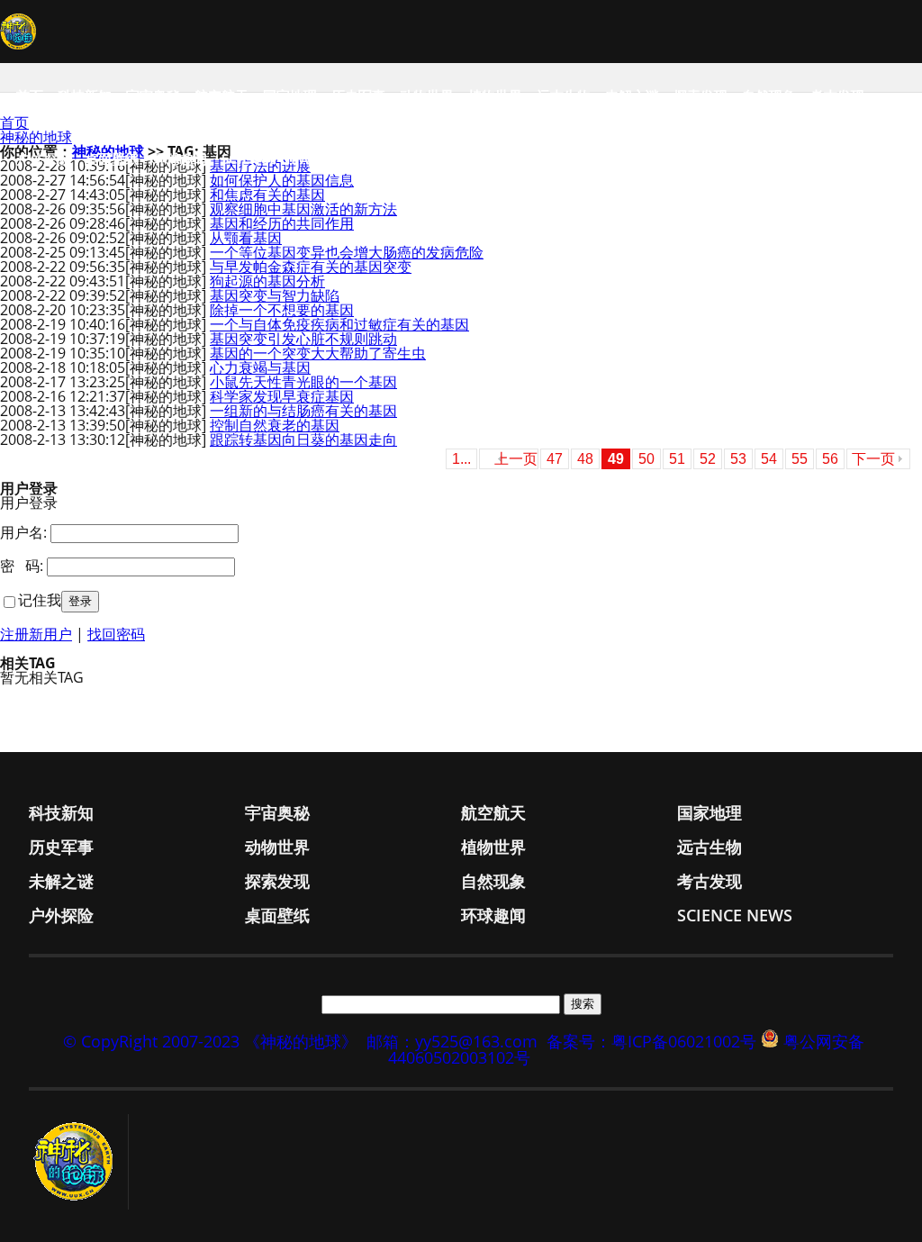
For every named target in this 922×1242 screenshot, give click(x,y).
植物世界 (495, 95)
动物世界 (427, 95)
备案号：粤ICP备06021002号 (651, 1041)
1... (461, 459)
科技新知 (85, 95)
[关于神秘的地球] (79, 1162)
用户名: (23, 532)
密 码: (21, 566)
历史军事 (358, 95)
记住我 (39, 600)
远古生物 (564, 95)
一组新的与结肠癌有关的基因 (303, 411)
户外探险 (43, 159)
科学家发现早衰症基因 (282, 396)
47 (555, 459)
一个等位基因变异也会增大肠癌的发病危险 (347, 252)
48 (585, 459)
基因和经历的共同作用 (282, 223)
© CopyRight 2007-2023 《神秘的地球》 (210, 1041)
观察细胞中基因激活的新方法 (303, 209)
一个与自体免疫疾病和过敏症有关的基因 (339, 324)
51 (677, 459)
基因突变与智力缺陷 (274, 295)
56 (830, 459)
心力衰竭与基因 (260, 367)
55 (799, 459)
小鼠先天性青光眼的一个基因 (303, 382)
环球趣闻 (180, 159)
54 (769, 459)
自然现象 (769, 95)
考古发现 (837, 95)
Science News (269, 159)
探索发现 (700, 95)
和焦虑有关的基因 (267, 194)
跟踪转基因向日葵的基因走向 (303, 439)
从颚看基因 (246, 238)
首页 (29, 95)
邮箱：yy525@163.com (452, 1041)
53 (738, 459)
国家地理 (290, 95)
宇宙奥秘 (153, 95)
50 (646, 459)
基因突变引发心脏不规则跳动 (303, 339)
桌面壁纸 (112, 159)
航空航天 (221, 95)
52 (708, 459)
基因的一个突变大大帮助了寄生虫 (318, 353)
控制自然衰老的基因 (274, 425)
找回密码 (116, 634)
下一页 (873, 459)
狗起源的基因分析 (267, 281)
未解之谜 (632, 95)
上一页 (516, 459)
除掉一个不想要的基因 (282, 310)
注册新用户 (36, 634)
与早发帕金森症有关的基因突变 (310, 267)
